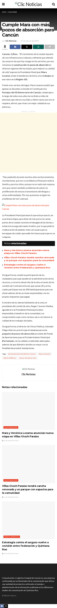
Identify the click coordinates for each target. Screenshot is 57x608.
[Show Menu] (3, 4)
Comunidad (12, 12)
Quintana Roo (10, 427)
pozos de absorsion (28, 358)
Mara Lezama (44, 354)
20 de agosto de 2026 (11, 553)
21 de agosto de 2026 (11, 497)
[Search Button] (53, 4)
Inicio (4, 12)
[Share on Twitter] (26, 47)
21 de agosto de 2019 (30, 41)
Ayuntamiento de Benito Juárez (22, 354)
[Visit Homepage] (28, 4)
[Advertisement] (28, 142)
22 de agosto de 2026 (11, 440)
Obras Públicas (9, 358)
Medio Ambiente (11, 537)
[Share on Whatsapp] (38, 47)
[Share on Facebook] (15, 47)
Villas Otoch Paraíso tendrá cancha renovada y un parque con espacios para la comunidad (27, 489)
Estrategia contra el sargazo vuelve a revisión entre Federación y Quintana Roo (25, 546)
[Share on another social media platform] (50, 47)
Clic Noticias (10, 41)
